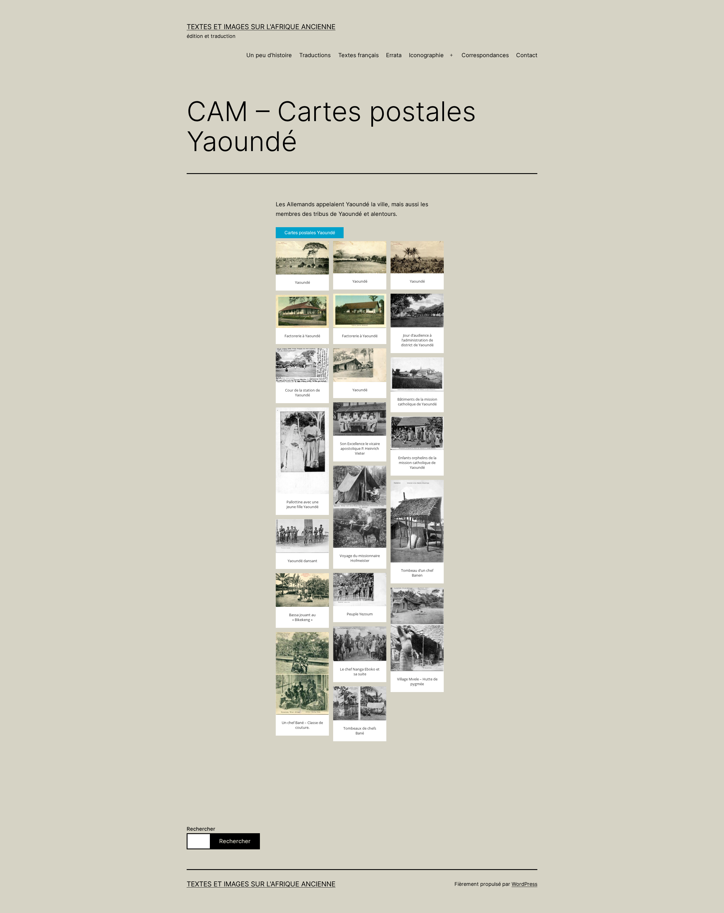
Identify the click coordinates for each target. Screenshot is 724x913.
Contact (526, 55)
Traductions (315, 55)
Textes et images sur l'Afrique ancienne (261, 27)
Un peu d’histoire (269, 55)
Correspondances (485, 55)
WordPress (524, 884)
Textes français (358, 55)
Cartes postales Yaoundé (310, 232)
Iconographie (426, 55)
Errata (394, 55)
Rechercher (201, 829)
